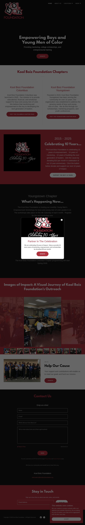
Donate (42, 254)
